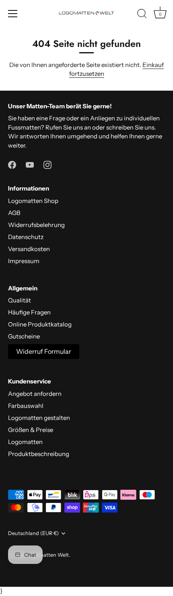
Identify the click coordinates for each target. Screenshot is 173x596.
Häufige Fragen (29, 312)
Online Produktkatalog (40, 324)
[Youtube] (30, 164)
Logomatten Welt (48, 555)
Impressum (23, 261)
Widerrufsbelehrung (36, 225)
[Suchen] (142, 15)
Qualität (19, 300)
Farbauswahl (25, 405)
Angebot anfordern (35, 393)
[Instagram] (47, 164)
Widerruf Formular (43, 351)
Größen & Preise (30, 430)
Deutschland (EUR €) (33, 533)
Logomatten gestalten (39, 418)
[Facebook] (12, 164)
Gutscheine (24, 336)
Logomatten (25, 442)
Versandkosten (29, 249)
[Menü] (13, 13)
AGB (14, 213)
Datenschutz (25, 237)
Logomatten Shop (33, 201)
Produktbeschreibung (38, 454)
